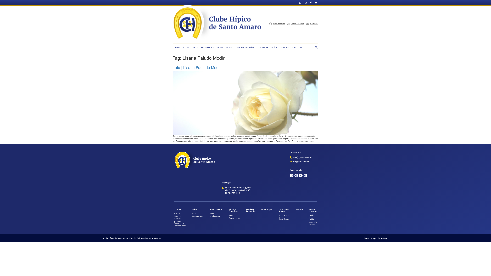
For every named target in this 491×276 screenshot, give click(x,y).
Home (177, 47)
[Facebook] (296, 175)
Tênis (311, 215)
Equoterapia (262, 47)
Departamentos (180, 226)
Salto (195, 47)
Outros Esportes (299, 47)
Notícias (274, 47)
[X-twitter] (300, 175)
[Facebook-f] (311, 2)
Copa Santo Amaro (284, 210)
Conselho (177, 216)
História (177, 213)
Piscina (312, 225)
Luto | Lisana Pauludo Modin (197, 67)
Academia (313, 222)
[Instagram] (305, 2)
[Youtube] (316, 2)
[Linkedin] (305, 175)
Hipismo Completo (224, 47)
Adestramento (207, 47)
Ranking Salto (284, 215)
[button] (316, 47)
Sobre (194, 213)
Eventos (284, 47)
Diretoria (177, 219)
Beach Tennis (312, 218)
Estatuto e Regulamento (179, 222)
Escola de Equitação (245, 47)
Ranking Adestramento (284, 218)
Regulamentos (197, 216)
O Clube (186, 47)
